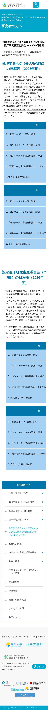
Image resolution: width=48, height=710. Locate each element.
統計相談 (13, 591)
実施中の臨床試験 (17, 599)
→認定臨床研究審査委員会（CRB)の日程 (21, 52)
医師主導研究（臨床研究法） (23, 502)
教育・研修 (14, 561)
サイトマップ (7, 636)
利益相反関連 (15, 543)
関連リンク (42, 636)
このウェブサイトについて (25, 636)
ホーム (4, 14)
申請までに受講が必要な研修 (23, 552)
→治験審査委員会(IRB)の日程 (16, 55)
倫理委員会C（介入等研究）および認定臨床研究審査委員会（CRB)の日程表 (23, 531)
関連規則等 (14, 582)
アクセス (35, 6)
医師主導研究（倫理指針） (21, 511)
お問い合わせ (15, 617)
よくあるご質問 (16, 608)
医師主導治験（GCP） (20, 493)
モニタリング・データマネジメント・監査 (24, 571)
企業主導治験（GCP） (20, 519)
